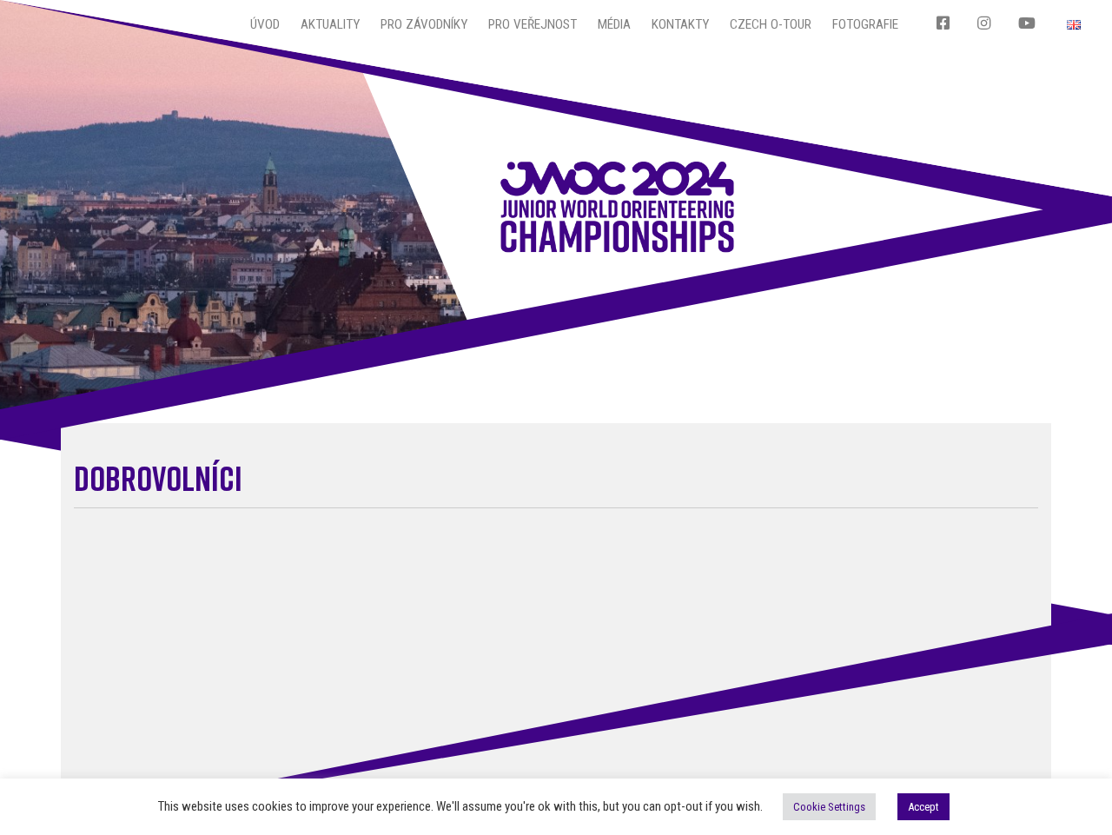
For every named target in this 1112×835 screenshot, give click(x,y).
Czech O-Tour (770, 24)
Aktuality (330, 24)
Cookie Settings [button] (829, 806)
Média (614, 24)
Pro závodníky (424, 24)
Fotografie (865, 24)
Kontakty (680, 24)
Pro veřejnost (532, 24)
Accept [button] (923, 806)
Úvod (265, 24)
